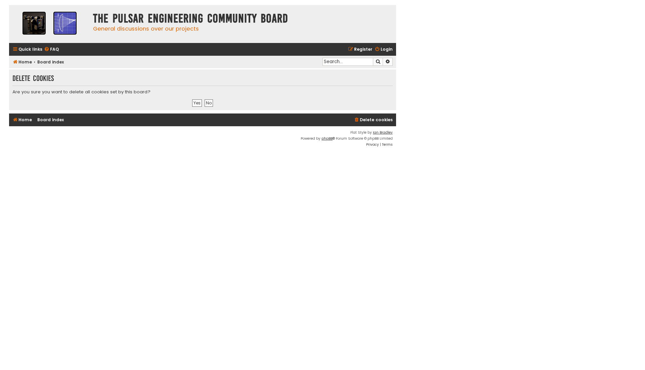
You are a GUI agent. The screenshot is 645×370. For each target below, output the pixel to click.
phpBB (327, 138)
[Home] (49, 24)
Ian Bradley (383, 132)
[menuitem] (51, 49)
